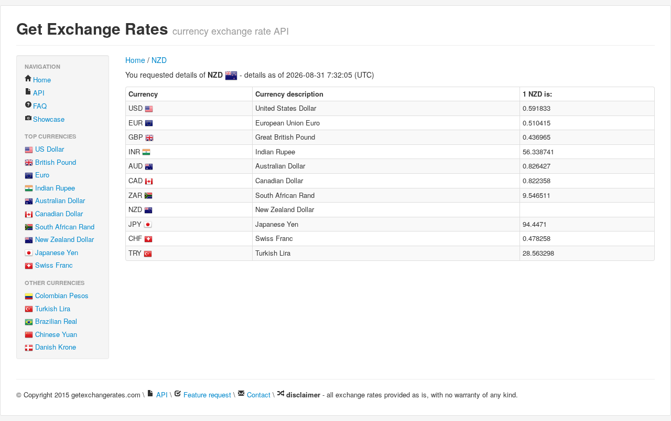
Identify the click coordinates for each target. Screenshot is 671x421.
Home (42, 80)
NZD (159, 60)
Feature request (207, 394)
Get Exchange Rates (92, 28)
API (39, 93)
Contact (258, 394)
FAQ (40, 106)
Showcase (48, 119)
